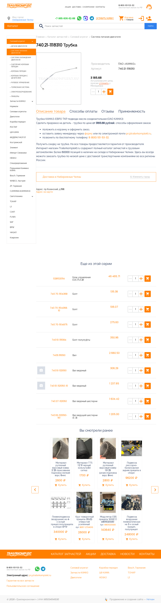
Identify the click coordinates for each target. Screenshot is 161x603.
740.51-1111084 (59, 340)
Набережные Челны (22, 19)
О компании (88, 7)
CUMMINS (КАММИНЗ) (20, 191)
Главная (40, 37)
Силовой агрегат (17, 41)
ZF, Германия (16, 186)
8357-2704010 (86, 527)
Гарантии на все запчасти (20, 580)
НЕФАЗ (13, 158)
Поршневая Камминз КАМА (19, 169)
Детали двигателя (19, 46)
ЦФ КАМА (14, 132)
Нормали (14, 106)
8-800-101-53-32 (126, 5)
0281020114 (59, 278)
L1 (11, 207)
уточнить (104, 83)
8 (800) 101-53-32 (99, 137)
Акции (68, 7)
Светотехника (16, 196)
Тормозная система (20, 87)
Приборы (15, 96)
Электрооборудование (21, 92)
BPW (12, 227)
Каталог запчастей (54, 7)
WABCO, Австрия (17, 181)
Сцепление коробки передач (20, 66)
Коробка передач (18, 71)
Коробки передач (18, 122)
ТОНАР (13, 201)
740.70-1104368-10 (59, 309)
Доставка (76, 7)
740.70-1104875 (58, 324)
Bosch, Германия (17, 176)
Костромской (16, 142)
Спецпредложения (18, 163)
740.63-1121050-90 (59, 416)
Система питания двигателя (19, 52)
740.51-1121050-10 (59, 386)
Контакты (100, 7)
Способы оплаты (83, 111)
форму (89, 133)
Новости (127, 554)
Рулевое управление (20, 82)
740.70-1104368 (58, 294)
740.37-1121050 (59, 401)
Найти (150, 26)
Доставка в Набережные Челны (62, 177)
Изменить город (141, 177)
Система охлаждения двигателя (21, 59)
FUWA (13, 217)
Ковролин (14, 238)
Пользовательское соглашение (23, 586)
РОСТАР (13, 127)
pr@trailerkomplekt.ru (138, 133)
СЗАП (12, 212)
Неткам (150, 599)
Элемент (14, 148)
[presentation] (35, 489)
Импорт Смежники (18, 153)
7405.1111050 (59, 355)
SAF (11, 222)
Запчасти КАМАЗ (17, 101)
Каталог (12, 26)
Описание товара (50, 111)
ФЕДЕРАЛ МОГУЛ (18, 137)
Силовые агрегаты (18, 111)
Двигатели (14, 117)
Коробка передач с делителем (19, 77)
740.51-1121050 (59, 370)
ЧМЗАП (13, 232)
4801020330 (110, 525)
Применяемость (131, 111)
